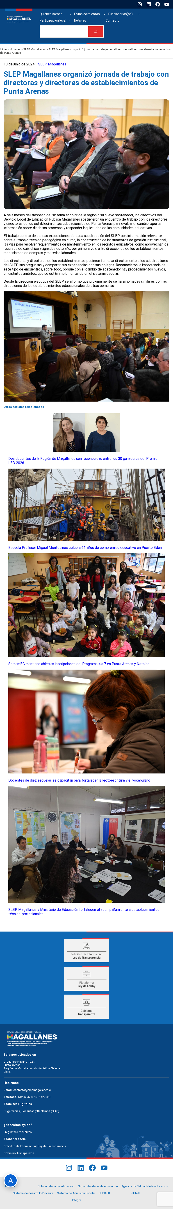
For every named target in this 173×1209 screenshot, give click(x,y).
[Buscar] (95, 31)
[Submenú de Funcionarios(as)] (139, 14)
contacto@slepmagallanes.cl (32, 1090)
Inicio (3, 49)
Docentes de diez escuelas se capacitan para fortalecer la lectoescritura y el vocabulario (79, 780)
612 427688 (25, 1097)
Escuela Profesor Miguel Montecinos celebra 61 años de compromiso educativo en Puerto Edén (85, 547)
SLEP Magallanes (34, 49)
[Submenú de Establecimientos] (104, 14)
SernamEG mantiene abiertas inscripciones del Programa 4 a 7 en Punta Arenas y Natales (78, 664)
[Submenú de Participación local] (70, 20)
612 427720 (42, 1097)
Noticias (15, 49)
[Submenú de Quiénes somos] (70, 14)
